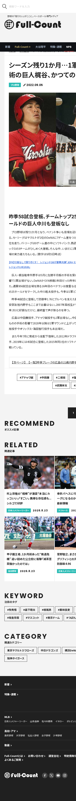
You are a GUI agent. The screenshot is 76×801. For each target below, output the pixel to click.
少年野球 (57, 735)
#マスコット (32, 617)
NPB (69, 47)
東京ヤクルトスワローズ (20, 650)
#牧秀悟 (12, 610)
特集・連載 (56, 47)
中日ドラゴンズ (49, 650)
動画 (7, 745)
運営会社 (54, 756)
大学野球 (20, 735)
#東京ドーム (53, 617)
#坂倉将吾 (13, 617)
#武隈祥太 (61, 385)
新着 (7, 47)
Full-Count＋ (23, 47)
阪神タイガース (15, 658)
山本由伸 (34, 721)
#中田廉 (44, 377)
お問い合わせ (35, 756)
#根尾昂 (46, 610)
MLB (7, 717)
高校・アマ (10, 731)
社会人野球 (33, 735)
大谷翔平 (40, 47)
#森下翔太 (29, 610)
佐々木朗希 (47, 721)
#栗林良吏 (64, 610)
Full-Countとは (13, 756)
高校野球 (8, 735)
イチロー (59, 721)
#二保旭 (60, 377)
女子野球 (46, 735)
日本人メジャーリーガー (15, 721)
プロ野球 (15, 84)
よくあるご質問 (12, 759)
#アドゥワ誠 (26, 377)
